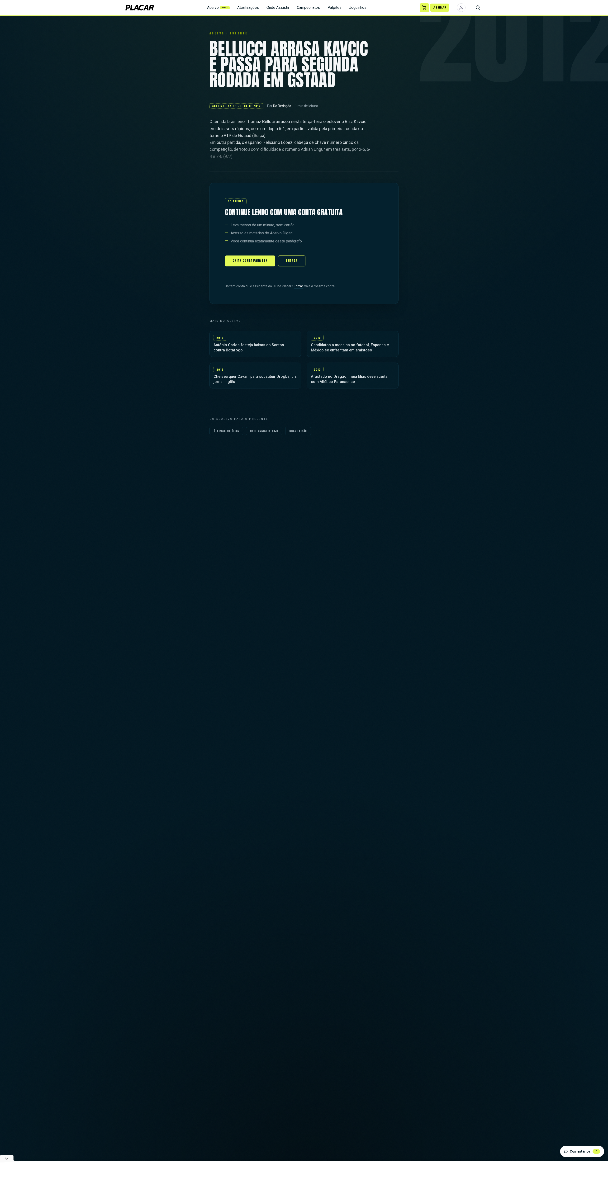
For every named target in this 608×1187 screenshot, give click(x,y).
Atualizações (248, 7)
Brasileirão (298, 431)
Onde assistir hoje (264, 431)
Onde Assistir (277, 7)
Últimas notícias (226, 431)
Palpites (335, 7)
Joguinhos (357, 7)
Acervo (217, 7)
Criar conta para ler (250, 260)
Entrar (292, 260)
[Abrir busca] (478, 7)
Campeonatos (308, 7)
